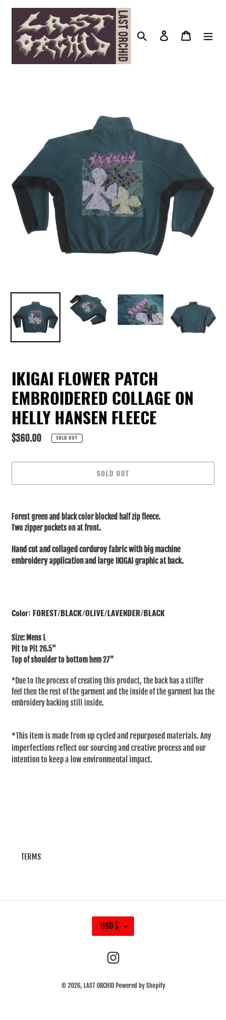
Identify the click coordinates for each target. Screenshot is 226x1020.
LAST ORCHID (99, 986)
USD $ (109, 926)
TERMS (31, 857)
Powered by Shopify (140, 986)
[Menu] (208, 36)
